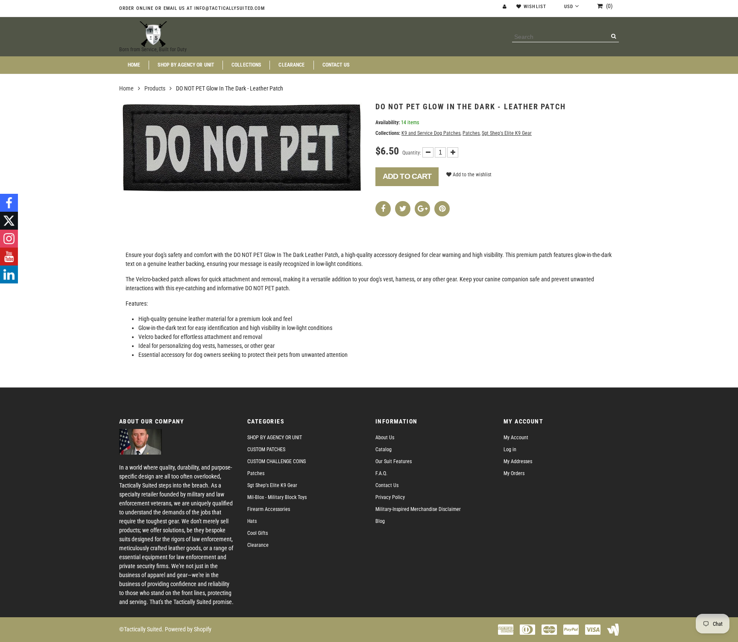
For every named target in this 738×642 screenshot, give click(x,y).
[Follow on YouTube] (9, 257)
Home (134, 65)
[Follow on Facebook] (9, 203)
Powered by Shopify (188, 629)
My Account (516, 438)
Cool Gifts (257, 533)
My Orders (514, 473)
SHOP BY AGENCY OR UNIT (186, 65)
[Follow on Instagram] (9, 239)
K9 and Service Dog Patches (430, 133)
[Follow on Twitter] (9, 221)
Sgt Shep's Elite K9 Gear (507, 133)
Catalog (383, 449)
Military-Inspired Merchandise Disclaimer (418, 509)
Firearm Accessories (268, 509)
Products (154, 88)
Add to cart (407, 176)
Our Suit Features (393, 461)
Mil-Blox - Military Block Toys (277, 497)
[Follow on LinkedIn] (9, 274)
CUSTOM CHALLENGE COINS (276, 461)
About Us (384, 438)
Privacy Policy (390, 497)
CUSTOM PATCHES (266, 449)
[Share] (383, 208)
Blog (380, 521)
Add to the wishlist (471, 175)
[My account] (506, 6)
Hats (252, 521)
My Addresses (518, 461)
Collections (246, 65)
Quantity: (411, 153)
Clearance (291, 65)
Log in (510, 449)
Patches (471, 133)
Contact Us (335, 65)
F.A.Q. (381, 473)
